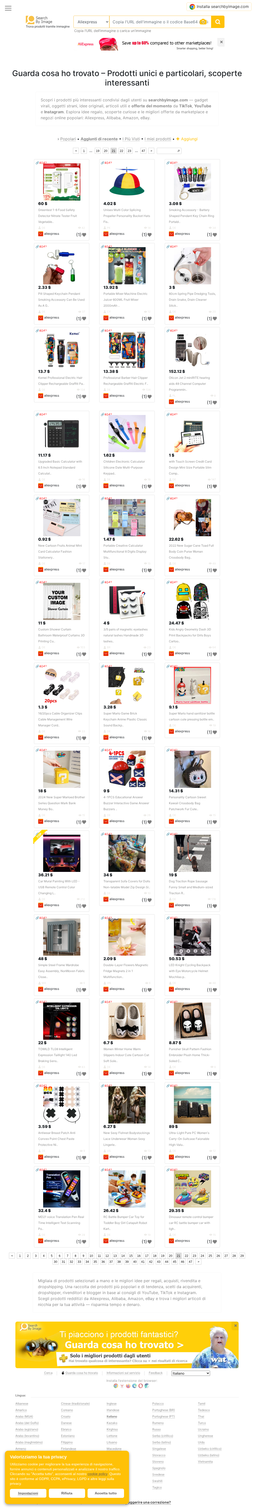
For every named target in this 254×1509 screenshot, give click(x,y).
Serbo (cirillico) (162, 1436)
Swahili (157, 1481)
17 (147, 1256)
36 (103, 1262)
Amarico (21, 1410)
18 (155, 1256)
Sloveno (158, 1461)
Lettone (112, 1436)
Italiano (112, 1416)
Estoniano (68, 1436)
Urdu (201, 1442)
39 (127, 1262)
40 (135, 1262)
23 (129, 151)
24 (202, 1256)
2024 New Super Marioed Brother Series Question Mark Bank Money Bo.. (61, 803)
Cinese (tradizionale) (75, 1403)
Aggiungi (189, 138)
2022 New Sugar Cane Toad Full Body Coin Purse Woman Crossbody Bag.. (191, 551)
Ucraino (203, 1429)
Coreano (67, 1410)
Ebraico (66, 1429)
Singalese (159, 1448)
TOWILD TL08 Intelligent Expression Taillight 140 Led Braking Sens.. (57, 1055)
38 (119, 1262)
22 (121, 151)
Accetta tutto (106, 1493)
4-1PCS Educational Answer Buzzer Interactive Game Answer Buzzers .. (126, 803)
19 (97, 151)
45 (174, 1262)
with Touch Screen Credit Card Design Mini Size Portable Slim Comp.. (190, 467)
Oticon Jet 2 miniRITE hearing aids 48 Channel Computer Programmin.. (189, 383)
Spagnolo (158, 1468)
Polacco (158, 1403)
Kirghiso (112, 1429)
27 (226, 1256)
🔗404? (41, 163)
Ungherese (205, 1436)
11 (99, 1256)
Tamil (201, 1403)
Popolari (68, 138)
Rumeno (158, 1423)
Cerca (48, 1373)
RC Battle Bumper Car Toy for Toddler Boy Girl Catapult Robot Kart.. (125, 1223)
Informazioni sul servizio (123, 1373)
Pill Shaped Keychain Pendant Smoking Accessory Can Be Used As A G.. (61, 299)
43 (158, 1262)
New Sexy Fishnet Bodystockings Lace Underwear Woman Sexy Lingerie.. (126, 1139)
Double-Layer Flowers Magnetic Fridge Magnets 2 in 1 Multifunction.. (125, 971)
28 (234, 1256)
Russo (156, 1429)
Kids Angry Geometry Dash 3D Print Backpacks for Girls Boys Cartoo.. (190, 635)
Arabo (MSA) (24, 1416)
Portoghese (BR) (163, 1410)
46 (182, 1262)
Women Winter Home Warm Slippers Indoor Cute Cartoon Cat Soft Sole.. (126, 1055)
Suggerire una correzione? (148, 1502)
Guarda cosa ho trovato (81, 1373)
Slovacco (158, 1455)
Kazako (112, 1423)
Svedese (158, 1474)
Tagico (157, 1487)
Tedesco (204, 1410)
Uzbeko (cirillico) (210, 1448)
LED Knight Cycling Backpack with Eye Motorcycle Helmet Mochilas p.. (190, 971)
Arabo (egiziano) (26, 1429)
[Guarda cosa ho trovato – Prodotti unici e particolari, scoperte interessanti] (127, 1345)
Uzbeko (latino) (208, 1455)
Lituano (112, 1442)
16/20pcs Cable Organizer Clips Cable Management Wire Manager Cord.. (60, 719)
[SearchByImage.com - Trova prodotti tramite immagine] (39, 20)
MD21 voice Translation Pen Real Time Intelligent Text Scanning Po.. (61, 1223)
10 (91, 1256)
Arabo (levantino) (27, 1436)
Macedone (114, 1448)
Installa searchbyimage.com (223, 6)
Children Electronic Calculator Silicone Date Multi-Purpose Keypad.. (124, 467)
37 (111, 1262)
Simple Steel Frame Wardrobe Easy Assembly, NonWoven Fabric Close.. (61, 971)
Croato (65, 1416)
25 (210, 1256)
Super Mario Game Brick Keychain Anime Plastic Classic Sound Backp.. (125, 719)
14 (123, 1256)
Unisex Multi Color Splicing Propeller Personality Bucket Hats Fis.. (126, 216)
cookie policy (97, 1474)
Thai (201, 1416)
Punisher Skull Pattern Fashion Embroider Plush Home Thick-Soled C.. (190, 1055)
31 (63, 1262)
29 (242, 1256)
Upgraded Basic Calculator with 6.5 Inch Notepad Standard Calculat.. (60, 467)
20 (105, 151)
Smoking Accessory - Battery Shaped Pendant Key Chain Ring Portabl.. (191, 216)
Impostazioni (28, 1493)
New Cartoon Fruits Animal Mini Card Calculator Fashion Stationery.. (60, 551)
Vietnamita (205, 1461)
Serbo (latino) (161, 1442)
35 (95, 1262)
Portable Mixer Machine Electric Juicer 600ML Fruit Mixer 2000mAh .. (125, 299)
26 (218, 1256)
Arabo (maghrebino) (29, 1442)
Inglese (112, 1403)
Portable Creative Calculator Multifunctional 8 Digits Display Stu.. (125, 551)
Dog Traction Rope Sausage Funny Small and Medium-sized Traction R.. (191, 887)
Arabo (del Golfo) (27, 1423)
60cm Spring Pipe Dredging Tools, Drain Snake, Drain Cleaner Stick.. (192, 299)
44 (166, 1262)
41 (143, 1262)
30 (55, 1262)
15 (131, 1256)
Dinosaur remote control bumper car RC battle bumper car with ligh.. (191, 1223)
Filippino (67, 1442)
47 (143, 151)
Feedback (156, 1373)
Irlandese (113, 1410)
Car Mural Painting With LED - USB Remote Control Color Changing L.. (59, 887)
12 (107, 1256)
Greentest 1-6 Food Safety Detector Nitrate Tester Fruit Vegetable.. (57, 216)
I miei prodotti (158, 138)
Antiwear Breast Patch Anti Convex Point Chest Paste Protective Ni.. (56, 1139)
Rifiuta (66, 1493)
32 (71, 1262)
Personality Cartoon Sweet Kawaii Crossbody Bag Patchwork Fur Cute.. (187, 803)
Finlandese (68, 1448)
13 (115, 1256)
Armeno (20, 1448)
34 (87, 1262)
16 (139, 1256)
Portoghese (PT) (163, 1416)
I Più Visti (131, 138)
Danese (66, 1423)
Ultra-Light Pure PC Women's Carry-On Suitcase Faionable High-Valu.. (189, 1139)
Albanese (21, 1403)
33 (79, 1262)
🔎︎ (178, 151)
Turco (202, 1423)
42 (151, 1262)
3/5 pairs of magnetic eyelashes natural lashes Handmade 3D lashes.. (125, 635)
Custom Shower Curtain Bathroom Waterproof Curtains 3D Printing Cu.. (61, 635)
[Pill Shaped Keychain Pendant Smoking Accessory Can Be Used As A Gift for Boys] (61, 265)
